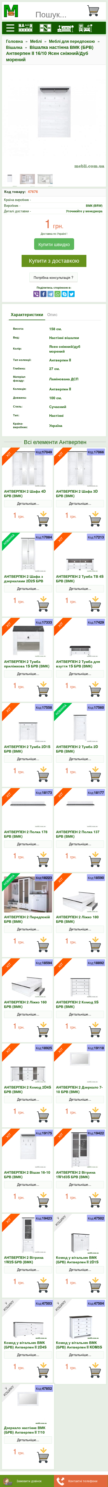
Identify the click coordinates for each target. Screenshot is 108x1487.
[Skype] (65, 294)
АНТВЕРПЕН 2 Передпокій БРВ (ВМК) (27, 919)
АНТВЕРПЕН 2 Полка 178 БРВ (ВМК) (25, 833)
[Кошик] (95, 11)
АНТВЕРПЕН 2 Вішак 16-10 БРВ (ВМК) (27, 1174)
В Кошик (43, 519)
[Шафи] (45, 28)
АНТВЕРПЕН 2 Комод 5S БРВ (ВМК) (77, 1004)
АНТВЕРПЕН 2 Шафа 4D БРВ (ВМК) (25, 493)
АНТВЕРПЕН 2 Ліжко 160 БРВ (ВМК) (25, 1004)
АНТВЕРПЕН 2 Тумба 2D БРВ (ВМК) (77, 748)
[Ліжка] (66, 28)
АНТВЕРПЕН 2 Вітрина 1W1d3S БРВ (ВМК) (75, 1174)
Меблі (36, 41)
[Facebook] (43, 294)
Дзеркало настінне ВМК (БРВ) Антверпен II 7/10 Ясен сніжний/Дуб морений (28, 1432)
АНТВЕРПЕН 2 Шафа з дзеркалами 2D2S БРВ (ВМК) (23, 581)
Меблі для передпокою (72, 41)
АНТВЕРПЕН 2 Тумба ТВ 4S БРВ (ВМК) (79, 578)
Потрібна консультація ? (53, 277)
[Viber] (36, 294)
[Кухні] (25, 28)
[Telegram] (50, 294)
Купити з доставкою (54, 261)
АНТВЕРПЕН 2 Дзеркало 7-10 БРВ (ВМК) (79, 1089)
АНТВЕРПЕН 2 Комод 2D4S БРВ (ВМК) (27, 1089)
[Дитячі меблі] (86, 28)
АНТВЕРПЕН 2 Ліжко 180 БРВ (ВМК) (77, 919)
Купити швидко (54, 244)
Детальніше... (28, 503)
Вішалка (14, 47)
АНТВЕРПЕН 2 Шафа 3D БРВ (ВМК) (77, 493)
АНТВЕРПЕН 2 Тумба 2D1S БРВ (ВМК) (27, 748)
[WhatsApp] (58, 294)
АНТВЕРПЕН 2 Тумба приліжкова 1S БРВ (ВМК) (26, 663)
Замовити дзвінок (29, 1481)
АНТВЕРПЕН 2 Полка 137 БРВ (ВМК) (77, 833)
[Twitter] (72, 294)
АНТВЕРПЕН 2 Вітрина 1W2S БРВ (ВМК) (23, 1259)
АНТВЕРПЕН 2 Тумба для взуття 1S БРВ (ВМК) (78, 663)
